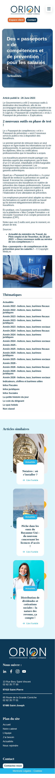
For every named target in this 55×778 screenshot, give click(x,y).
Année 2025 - (10, 345)
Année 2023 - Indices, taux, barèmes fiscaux (26, 316)
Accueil (7, 724)
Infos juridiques (11, 389)
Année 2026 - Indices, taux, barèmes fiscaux (26, 367)
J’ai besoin (8, 737)
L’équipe (7, 733)
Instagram (17, 671)
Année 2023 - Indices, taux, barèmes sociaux (26, 327)
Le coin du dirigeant (13, 401)
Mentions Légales (22, 771)
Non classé (9, 409)
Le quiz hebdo (10, 405)
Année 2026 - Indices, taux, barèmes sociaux (26, 377)
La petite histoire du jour (16, 397)
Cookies (37, 771)
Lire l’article (32, 480)
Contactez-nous (13, 765)
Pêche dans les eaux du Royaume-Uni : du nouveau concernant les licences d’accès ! (30, 536)
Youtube (24, 671)
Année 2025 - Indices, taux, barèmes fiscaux (26, 349)
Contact (31, 20)
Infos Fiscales (10, 385)
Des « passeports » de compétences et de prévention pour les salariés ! (25, 247)
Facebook (11, 671)
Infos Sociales (10, 393)
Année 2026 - (10, 363)
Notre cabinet (10, 729)
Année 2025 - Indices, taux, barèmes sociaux (26, 359)
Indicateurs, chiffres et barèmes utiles (23, 381)
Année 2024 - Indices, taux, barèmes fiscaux (26, 331)
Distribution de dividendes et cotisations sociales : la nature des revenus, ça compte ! (30, 607)
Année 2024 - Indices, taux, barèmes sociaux (26, 341)
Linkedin (4, 671)
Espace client (16, 20)
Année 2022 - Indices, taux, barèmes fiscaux (26, 306)
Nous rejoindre (10, 745)
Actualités (8, 302)
